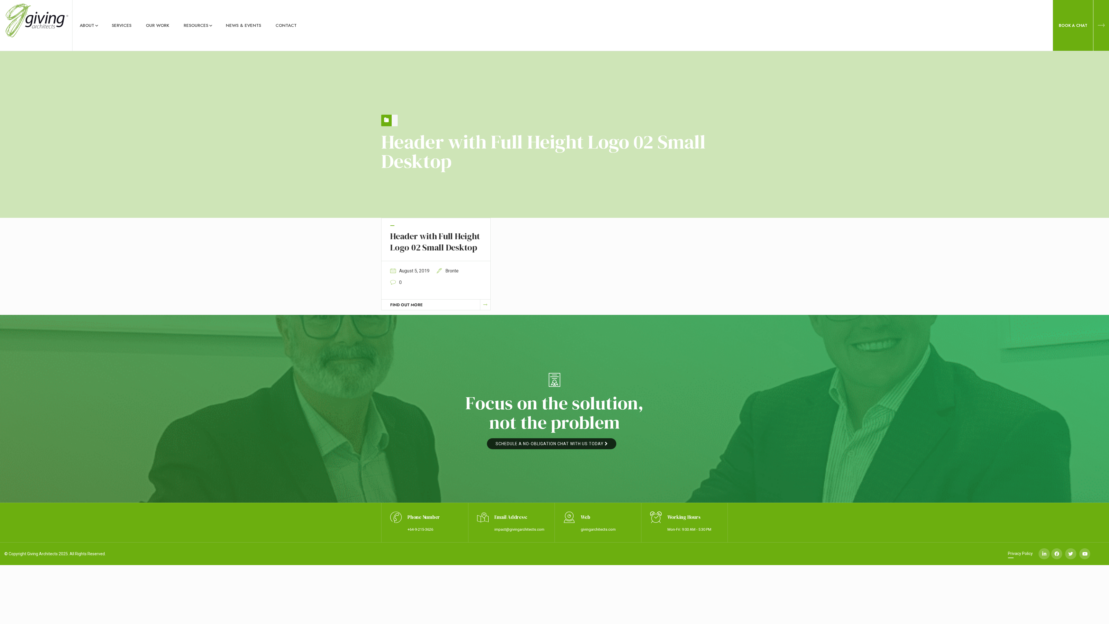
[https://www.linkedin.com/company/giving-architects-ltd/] (1044, 553)
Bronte (452, 271)
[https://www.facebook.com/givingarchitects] (1056, 553)
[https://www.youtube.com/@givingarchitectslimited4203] (1084, 553)
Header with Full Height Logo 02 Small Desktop (435, 241)
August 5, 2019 (414, 271)
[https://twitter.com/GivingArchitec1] (1070, 553)
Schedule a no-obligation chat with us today (550, 443)
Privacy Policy (1020, 553)
